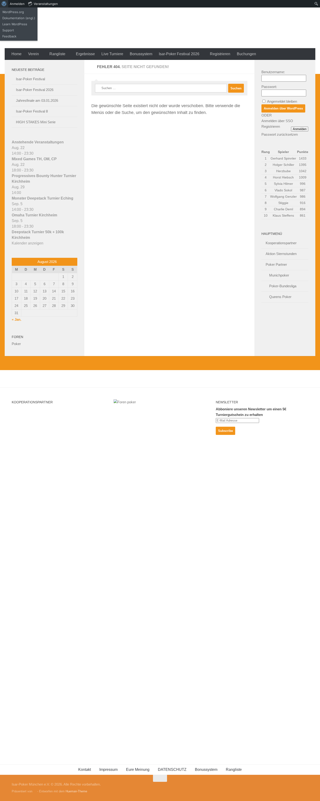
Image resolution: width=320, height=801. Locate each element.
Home (16, 54)
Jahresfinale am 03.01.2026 (37, 100)
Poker (16, 344)
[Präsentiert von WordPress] (34, 791)
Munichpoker (279, 275)
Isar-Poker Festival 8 (32, 111)
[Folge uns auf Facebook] (305, 787)
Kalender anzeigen (27, 243)
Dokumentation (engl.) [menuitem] (18, 18)
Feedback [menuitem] (9, 36)
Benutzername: (273, 72)
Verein (33, 54)
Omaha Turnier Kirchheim (34, 215)
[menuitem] (4, 3)
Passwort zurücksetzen (279, 134)
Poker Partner (276, 264)
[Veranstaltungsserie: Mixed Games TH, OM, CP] (36, 153)
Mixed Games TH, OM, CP (34, 159)
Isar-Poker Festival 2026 (179, 54)
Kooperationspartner (281, 243)
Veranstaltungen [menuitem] (46, 4)
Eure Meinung (137, 770)
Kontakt (84, 770)
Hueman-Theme (76, 791)
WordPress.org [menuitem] (13, 12)
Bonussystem (141, 54)
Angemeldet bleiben (282, 101)
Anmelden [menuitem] (17, 4)
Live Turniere (112, 54)
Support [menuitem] (8, 30)
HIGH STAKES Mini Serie (36, 122)
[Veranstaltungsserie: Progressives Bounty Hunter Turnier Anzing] (36, 170)
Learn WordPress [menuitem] (14, 24)
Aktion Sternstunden (281, 254)
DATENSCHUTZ (172, 770)
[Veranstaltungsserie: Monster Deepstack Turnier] (23, 193)
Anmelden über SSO (277, 121)
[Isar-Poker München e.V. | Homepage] (69, 28)
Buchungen (246, 54)
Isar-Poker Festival (30, 79)
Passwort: (269, 87)
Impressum (108, 770)
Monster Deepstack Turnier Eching (42, 198)
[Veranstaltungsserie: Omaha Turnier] (36, 209)
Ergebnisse (85, 54)
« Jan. (16, 319)
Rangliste (57, 54)
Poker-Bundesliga (282, 286)
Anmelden (299, 129)
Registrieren (220, 54)
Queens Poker (280, 297)
